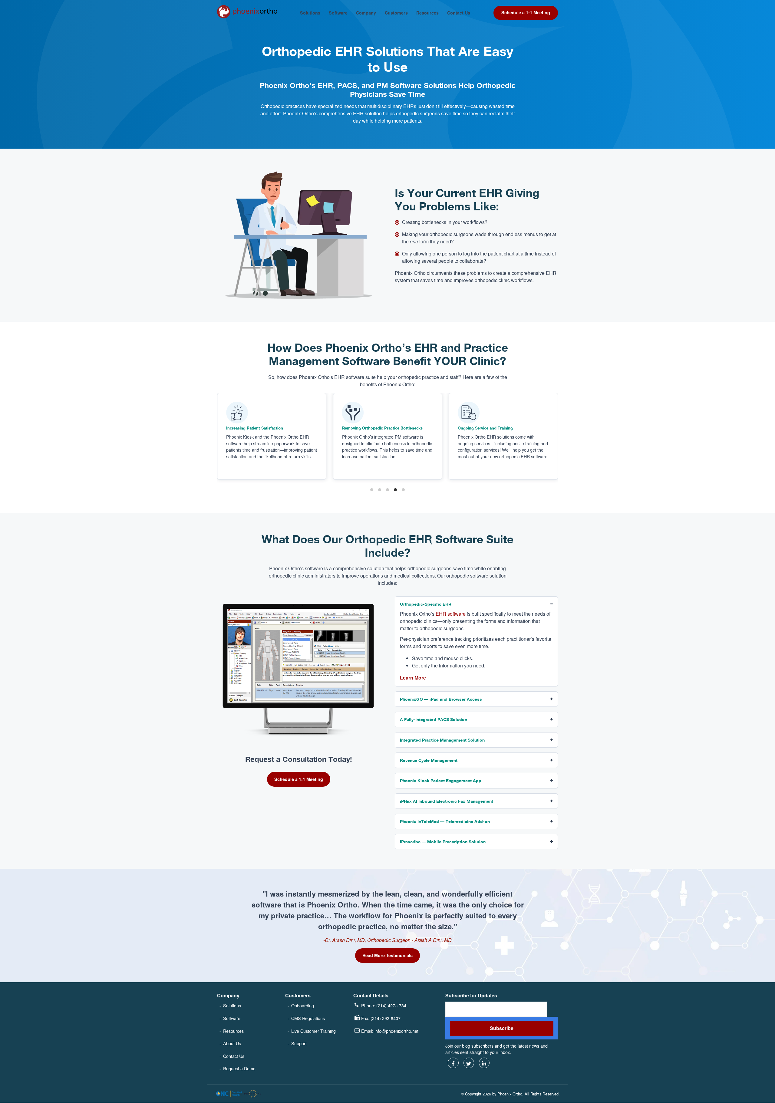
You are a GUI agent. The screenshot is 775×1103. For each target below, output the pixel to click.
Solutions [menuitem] (232, 1005)
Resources (427, 13)
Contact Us (458, 13)
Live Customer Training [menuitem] (313, 1031)
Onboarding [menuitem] (302, 1005)
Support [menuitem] (299, 1043)
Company (366, 13)
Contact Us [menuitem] (233, 1056)
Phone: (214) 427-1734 (383, 1005)
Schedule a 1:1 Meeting (525, 12)
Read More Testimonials (387, 955)
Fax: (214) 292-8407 (381, 1018)
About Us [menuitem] (232, 1043)
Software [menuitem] (231, 1018)
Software (338, 13)
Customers (396, 13)
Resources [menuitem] (233, 1031)
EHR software (451, 613)
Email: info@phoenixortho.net (389, 1031)
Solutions (310, 13)
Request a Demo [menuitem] (239, 1068)
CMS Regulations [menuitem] (308, 1018)
